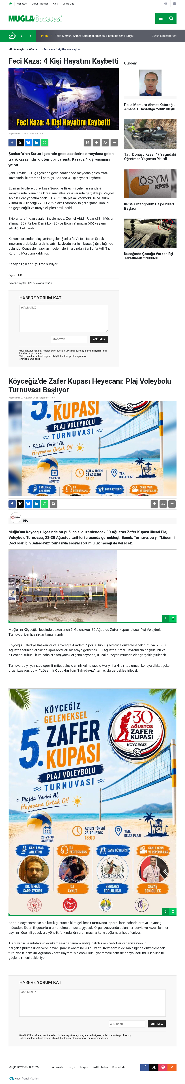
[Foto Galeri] (175, 3)
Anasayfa (18, 49)
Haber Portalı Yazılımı (27, 1078)
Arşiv (55, 3)
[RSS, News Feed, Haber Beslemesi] (172, 1067)
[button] (96, 142)
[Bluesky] (28, 142)
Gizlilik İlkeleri (100, 1067)
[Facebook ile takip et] (144, 1067)
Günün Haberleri (40, 3)
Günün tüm (164, 36)
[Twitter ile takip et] (153, 1067)
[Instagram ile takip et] (162, 1067)
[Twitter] (20, 142)
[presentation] (21, 36)
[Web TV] (166, 3)
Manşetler (22, 3)
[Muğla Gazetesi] (35, 18)
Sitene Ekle (68, 3)
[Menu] (160, 18)
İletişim (84, 1067)
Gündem (34, 49)
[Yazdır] (87, 142)
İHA (25, 520)
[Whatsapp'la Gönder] (44, 142)
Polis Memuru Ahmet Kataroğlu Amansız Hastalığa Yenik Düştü (94, 36)
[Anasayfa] (10, 3)
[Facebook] (12, 142)
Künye (71, 1067)
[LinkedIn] (36, 142)
